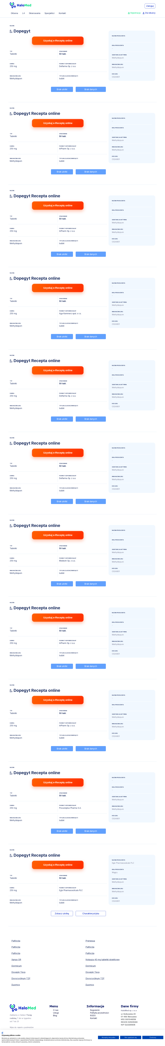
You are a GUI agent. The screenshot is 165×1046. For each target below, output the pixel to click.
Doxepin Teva (18, 972)
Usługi (56, 1013)
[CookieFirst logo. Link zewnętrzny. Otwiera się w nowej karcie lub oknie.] (2, 1033)
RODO (93, 1015)
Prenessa (90, 940)
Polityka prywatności (99, 1013)
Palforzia (15, 940)
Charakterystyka (90, 913)
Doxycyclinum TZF (20, 978)
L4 (23, 13)
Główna (14, 13)
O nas (55, 1010)
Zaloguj (150, 6)
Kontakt (62, 13)
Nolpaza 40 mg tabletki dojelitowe (103, 959)
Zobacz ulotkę (62, 913)
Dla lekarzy (150, 13)
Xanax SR (16, 959)
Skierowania (34, 13)
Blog (55, 1015)
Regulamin (95, 1010)
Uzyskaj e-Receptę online (57, 40)
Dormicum (16, 966)
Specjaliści (49, 13)
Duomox (15, 984)
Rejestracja (135, 13)
